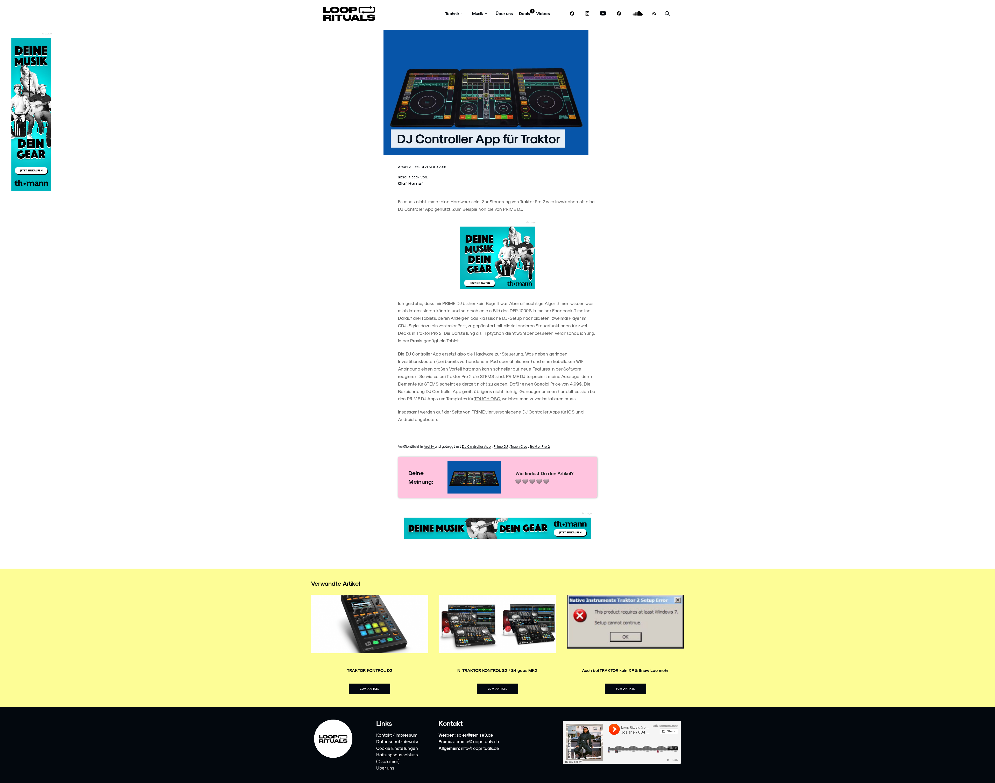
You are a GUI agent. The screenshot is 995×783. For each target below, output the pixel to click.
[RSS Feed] (654, 13)
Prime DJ (501, 446)
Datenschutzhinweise (398, 741)
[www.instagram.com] (587, 13)
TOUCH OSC (487, 398)
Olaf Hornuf (410, 183)
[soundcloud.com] (637, 13)
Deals (524, 13)
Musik (477, 13)
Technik (452, 13)
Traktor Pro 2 (540, 446)
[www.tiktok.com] (572, 13)
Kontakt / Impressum (396, 734)
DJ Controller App (476, 446)
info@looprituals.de (480, 748)
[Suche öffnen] (667, 13)
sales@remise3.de (475, 734)
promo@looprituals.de (477, 741)
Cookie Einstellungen (397, 748)
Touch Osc (518, 446)
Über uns (504, 13)
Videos (543, 13)
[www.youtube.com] (603, 13)
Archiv (429, 446)
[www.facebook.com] (618, 13)
